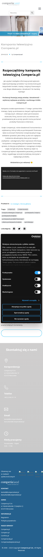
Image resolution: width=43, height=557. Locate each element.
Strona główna (25, 204)
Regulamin (5, 517)
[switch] (38, 279)
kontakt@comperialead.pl (10, 492)
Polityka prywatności (8, 521)
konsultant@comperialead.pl (11, 495)
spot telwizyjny (29, 222)
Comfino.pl (5, 536)
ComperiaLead (18, 54)
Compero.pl (5, 532)
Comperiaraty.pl (7, 539)
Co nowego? (15, 204)
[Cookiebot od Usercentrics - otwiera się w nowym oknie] (31, 236)
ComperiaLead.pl (23, 209)
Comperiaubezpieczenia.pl (10, 542)
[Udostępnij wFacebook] (14, 228)
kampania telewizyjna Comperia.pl (12, 213)
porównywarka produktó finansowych (13, 219)
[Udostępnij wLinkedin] (24, 228)
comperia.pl (11, 209)
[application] (21, 178)
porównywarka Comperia (32, 213)
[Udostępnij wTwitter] (19, 228)
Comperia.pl (5, 529)
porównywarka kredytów (9, 216)
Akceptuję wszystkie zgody (21, 306)
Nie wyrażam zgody (21, 319)
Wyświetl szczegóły (29, 300)
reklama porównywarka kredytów (11, 222)
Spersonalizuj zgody (21, 313)
